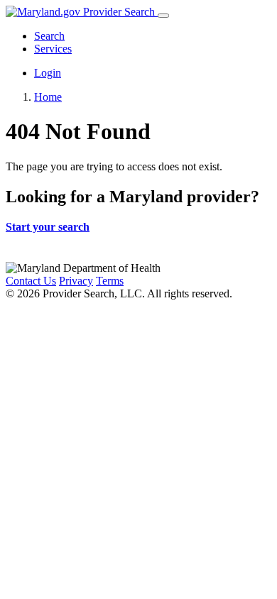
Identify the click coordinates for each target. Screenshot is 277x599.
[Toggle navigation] (163, 15)
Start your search (47, 227)
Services (53, 49)
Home (48, 97)
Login (47, 73)
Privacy (76, 281)
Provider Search (119, 12)
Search (49, 36)
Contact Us (31, 281)
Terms (110, 281)
